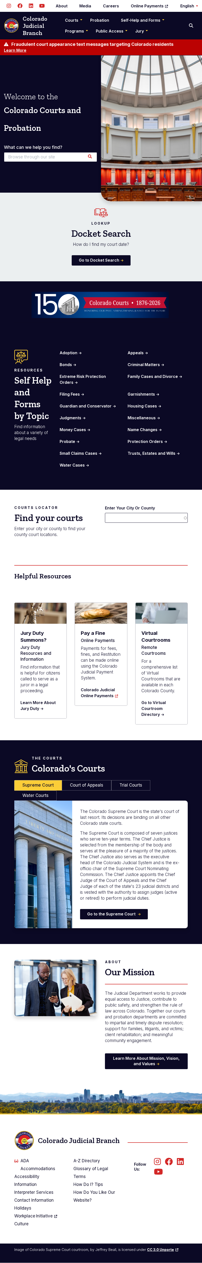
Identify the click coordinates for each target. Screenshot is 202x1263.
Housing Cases (142, 406)
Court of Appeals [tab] (86, 785)
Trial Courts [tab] (130, 785)
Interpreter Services (33, 1192)
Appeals (136, 352)
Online (147, 5)
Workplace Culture (33, 1219)
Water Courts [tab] (35, 795)
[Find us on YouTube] (42, 6)
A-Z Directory (86, 1160)
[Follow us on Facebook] (20, 6)
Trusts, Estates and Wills (151, 453)
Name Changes (142, 429)
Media (85, 5)
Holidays (22, 1208)
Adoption (68, 352)
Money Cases (73, 429)
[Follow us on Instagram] (9, 6)
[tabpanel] (101, 864)
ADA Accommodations (37, 1164)
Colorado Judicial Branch (35, 25)
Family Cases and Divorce (153, 376)
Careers (111, 5)
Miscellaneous (142, 417)
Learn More (15, 50)
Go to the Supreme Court (111, 913)
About (61, 5)
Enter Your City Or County (130, 507)
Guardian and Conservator (86, 406)
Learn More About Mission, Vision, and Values (146, 1061)
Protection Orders (145, 441)
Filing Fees (70, 394)
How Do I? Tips (88, 1184)
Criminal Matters (144, 364)
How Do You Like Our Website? (94, 1196)
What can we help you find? (33, 147)
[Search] (191, 26)
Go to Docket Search (99, 260)
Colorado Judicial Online (98, 692)
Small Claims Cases (78, 453)
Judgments (70, 417)
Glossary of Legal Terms (90, 1172)
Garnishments (141, 394)
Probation (99, 20)
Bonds (66, 364)
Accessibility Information (26, 1180)
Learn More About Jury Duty (38, 705)
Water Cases (72, 465)
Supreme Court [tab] (38, 785)
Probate (67, 441)
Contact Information (34, 1200)
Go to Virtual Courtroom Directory (153, 708)
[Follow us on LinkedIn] (31, 6)
